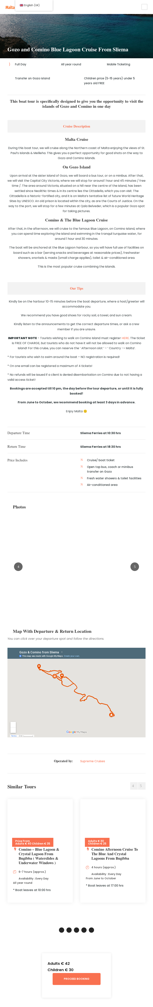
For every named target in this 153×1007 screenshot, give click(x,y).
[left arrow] (134, 786)
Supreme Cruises (92, 761)
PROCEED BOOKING (76, 979)
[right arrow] (142, 786)
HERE (125, 338)
